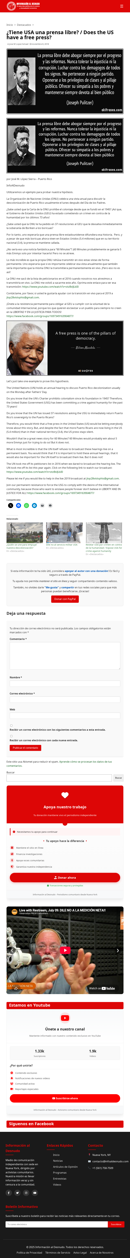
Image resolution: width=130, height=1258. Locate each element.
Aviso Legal (80, 1252)
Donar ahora (66, 877)
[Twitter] (17, 1193)
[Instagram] (26, 1193)
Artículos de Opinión (65, 1167)
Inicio (9, 25)
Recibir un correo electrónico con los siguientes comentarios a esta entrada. (58, 729)
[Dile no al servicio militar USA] (64, 532)
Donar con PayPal (65, 599)
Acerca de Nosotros (102, 1252)
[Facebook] (9, 1193)
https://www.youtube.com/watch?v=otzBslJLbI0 (50, 286)
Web (12, 709)
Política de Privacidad (29, 1252)
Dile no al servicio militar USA (61, 544)
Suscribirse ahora (66, 1098)
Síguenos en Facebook (31, 1123)
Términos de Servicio (57, 1252)
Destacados (24, 25)
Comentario (18, 639)
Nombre (16, 677)
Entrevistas (59, 1178)
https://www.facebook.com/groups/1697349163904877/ (40, 316)
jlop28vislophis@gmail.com (22, 297)
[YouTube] (35, 1193)
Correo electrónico (22, 693)
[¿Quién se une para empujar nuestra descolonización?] (24, 532)
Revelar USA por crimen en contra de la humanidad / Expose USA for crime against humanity (104, 547)
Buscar (10, 772)
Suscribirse (116, 1224)
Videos (57, 1184)
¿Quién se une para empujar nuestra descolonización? (21, 546)
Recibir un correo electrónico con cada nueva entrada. (44, 740)
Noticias (58, 1160)
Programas (60, 1172)
